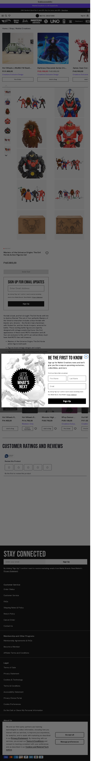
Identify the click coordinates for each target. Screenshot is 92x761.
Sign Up (67, 401)
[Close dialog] (86, 357)
